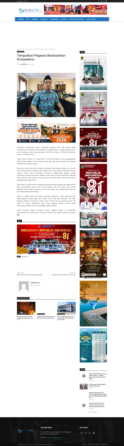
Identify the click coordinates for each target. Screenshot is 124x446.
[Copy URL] (41, 68)
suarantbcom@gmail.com (54, 437)
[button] (105, 19)
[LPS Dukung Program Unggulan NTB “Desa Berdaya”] (84, 386)
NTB (23, 49)
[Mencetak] (37, 68)
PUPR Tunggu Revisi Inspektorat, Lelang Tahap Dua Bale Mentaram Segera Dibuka (65, 318)
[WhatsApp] (33, 68)
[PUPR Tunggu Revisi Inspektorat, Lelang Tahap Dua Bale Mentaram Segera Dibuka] (66, 308)
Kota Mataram (25, 256)
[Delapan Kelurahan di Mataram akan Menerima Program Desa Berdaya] (46, 308)
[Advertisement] (62, 34)
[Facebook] (99, 1)
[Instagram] (101, 1)
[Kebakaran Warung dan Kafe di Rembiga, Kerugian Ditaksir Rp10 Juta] (26, 308)
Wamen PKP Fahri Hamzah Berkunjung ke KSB (29, 275)
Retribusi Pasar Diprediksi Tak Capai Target (64, 275)
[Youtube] (106, 1)
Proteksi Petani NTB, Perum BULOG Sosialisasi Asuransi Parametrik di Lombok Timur (97, 405)
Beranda (19, 49)
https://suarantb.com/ (35, 285)
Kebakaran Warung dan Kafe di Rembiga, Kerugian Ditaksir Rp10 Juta (25, 318)
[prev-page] (18, 324)
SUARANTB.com (24, 64)
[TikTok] (104, 1)
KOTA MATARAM (29, 49)
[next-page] (21, 324)
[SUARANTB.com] (18, 64)
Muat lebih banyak (92, 412)
